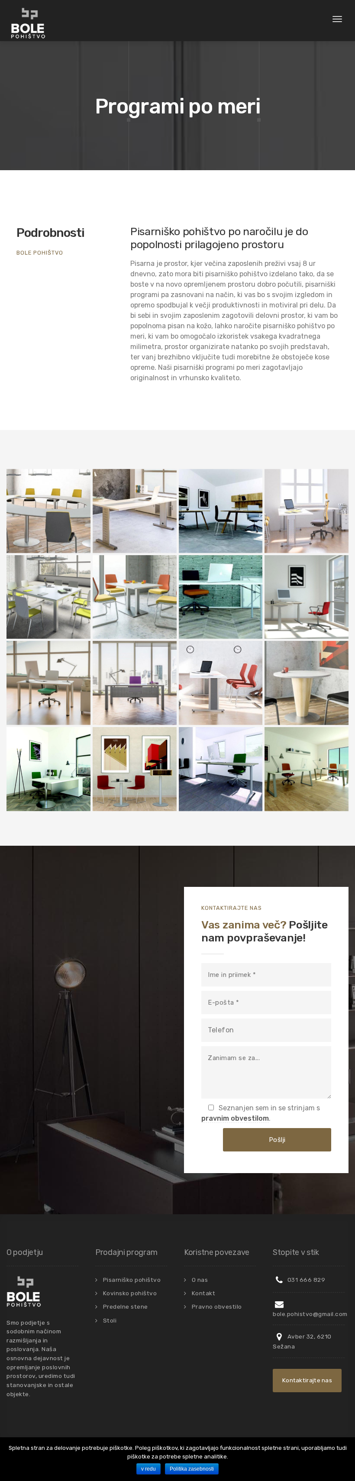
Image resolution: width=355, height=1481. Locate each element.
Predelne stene (125, 1306)
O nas (200, 1279)
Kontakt (204, 1293)
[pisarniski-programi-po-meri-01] (135, 511)
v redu (148, 1469)
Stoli (110, 1320)
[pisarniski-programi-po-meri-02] (48, 511)
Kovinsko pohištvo (130, 1293)
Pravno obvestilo (217, 1306)
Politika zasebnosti (192, 1469)
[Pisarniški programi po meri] (221, 511)
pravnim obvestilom (235, 1118)
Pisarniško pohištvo (132, 1279)
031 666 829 (305, 1279)
